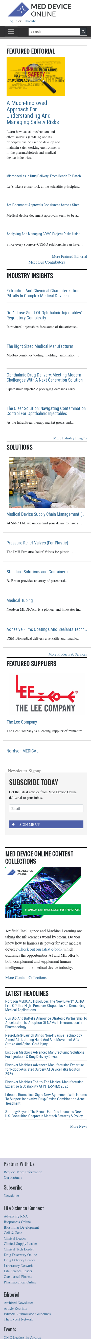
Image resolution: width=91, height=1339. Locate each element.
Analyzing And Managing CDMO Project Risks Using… (45, 234)
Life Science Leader (18, 1270)
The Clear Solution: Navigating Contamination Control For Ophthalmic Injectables (46, 411)
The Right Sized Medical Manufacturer (40, 346)
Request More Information (23, 1172)
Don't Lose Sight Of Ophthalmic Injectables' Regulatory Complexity (44, 315)
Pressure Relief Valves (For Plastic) (37, 542)
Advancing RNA (16, 1216)
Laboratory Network (18, 1265)
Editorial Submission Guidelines (27, 1313)
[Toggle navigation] (11, 31)
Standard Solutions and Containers (37, 571)
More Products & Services (68, 654)
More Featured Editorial (69, 256)
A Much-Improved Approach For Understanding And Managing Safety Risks (33, 112)
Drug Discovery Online (20, 1254)
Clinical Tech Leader (19, 1249)
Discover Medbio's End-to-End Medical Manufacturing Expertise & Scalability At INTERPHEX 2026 (44, 1084)
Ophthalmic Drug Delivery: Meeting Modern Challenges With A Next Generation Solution (45, 377)
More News (78, 1126)
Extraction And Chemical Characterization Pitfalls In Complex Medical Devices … (43, 293)
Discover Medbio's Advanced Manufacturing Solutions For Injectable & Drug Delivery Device (44, 1054)
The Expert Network (18, 1319)
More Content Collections (26, 977)
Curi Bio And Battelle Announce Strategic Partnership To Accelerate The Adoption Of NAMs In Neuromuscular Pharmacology (46, 1022)
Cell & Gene (13, 1232)
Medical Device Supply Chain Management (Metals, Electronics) (47, 514)
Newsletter (11, 1195)
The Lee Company (22, 722)
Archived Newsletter (18, 1302)
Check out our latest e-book (40, 949)
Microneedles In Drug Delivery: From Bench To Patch (44, 176)
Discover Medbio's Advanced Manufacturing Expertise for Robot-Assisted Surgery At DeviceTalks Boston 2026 (44, 1069)
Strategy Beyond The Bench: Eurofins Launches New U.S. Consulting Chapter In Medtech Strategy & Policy (44, 1114)
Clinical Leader (15, 1238)
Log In (13, 21)
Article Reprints (15, 1308)
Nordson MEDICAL (22, 750)
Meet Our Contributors (47, 262)
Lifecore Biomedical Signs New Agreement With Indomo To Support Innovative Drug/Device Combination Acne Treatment (46, 1099)
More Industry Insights (70, 438)
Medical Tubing (20, 600)
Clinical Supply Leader (20, 1243)
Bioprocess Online (17, 1221)
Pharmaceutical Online (20, 1282)
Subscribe (29, 21)
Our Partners (13, 1177)
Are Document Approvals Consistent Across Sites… (44, 205)
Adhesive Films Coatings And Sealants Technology (47, 629)
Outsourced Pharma (18, 1276)
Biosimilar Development (21, 1227)
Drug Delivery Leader (19, 1260)
